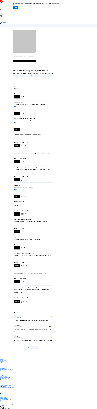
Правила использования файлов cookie (32, 5)
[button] (3, 22)
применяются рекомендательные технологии (21, 402)
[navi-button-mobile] (0, 23)
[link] (1, 17)
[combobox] (2, 407)
